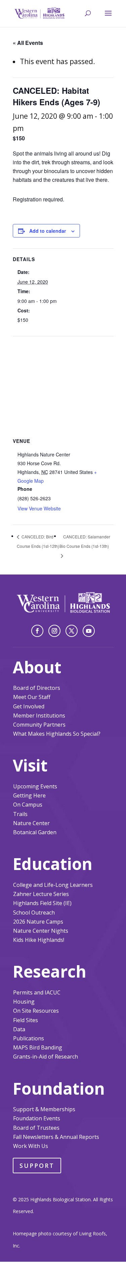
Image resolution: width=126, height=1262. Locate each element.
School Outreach (34, 912)
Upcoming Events (35, 786)
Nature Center (31, 823)
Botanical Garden (34, 832)
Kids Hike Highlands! (38, 940)
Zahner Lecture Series (41, 894)
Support (36, 1165)
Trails (20, 814)
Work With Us (30, 1146)
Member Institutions (39, 715)
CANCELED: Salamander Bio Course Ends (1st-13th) (84, 541)
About (37, 667)
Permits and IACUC (36, 992)
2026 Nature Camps (38, 921)
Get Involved (28, 706)
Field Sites (25, 1020)
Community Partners (39, 724)
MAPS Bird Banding (37, 1047)
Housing (24, 1001)
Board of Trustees (36, 1127)
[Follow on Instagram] (54, 631)
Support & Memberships (44, 1109)
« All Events (28, 43)
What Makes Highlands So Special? (56, 733)
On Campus (27, 804)
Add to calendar (47, 230)
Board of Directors (36, 688)
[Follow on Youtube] (89, 631)
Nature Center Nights (40, 930)
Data (19, 1029)
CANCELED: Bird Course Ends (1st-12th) (38, 541)
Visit (30, 765)
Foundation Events (36, 1118)
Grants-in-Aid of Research (45, 1056)
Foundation (59, 1088)
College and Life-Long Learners (53, 885)
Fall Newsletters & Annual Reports (56, 1137)
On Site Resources (36, 1010)
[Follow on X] (72, 631)
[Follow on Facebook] (37, 631)
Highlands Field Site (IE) (42, 903)
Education (52, 864)
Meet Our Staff (31, 697)
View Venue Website (39, 508)
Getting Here (29, 795)
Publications (28, 1038)
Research (49, 971)
